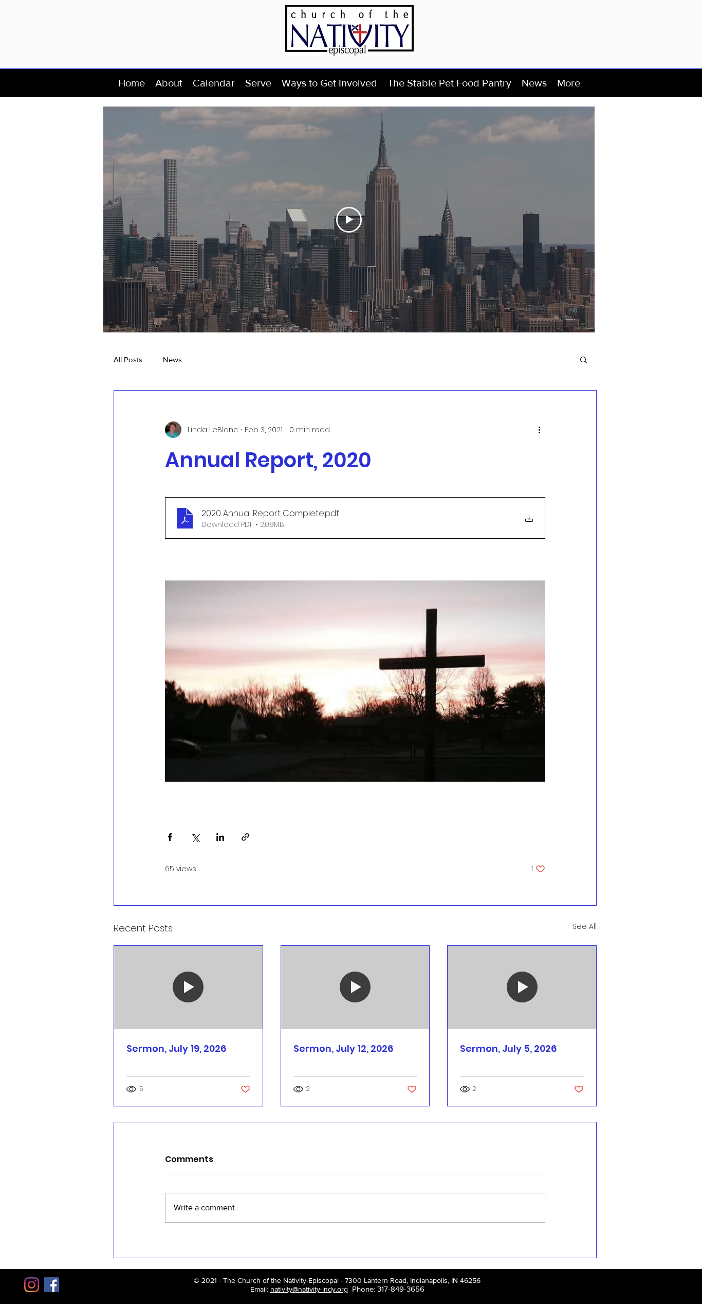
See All (584, 926)
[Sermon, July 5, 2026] (522, 987)
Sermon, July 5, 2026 (508, 1048)
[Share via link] (245, 837)
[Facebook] (51, 1284)
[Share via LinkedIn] (220, 837)
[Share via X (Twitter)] (195, 837)
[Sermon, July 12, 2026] (355, 987)
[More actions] (539, 430)
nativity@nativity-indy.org (309, 1289)
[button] (169, 83)
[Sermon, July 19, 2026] (188, 987)
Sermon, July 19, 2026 (176, 1048)
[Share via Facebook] (170, 837)
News (172, 359)
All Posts (128, 359)
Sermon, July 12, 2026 (343, 1048)
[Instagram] (31, 1284)
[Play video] (349, 220)
